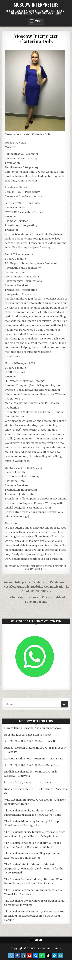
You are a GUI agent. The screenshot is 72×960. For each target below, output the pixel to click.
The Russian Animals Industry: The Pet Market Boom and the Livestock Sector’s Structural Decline (34, 915)
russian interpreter (36, 569)
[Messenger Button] (35, 955)
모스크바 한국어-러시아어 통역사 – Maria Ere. (31, 765)
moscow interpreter (54, 566)
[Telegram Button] (54, 955)
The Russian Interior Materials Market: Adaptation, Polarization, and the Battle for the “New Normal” (33, 868)
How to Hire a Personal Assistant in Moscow (32, 728)
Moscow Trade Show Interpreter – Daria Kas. (33, 758)
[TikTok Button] (48, 955)
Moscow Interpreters (36, 4)
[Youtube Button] (29, 955)
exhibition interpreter (29, 566)
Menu (38, 21)
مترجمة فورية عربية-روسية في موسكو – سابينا (29, 782)
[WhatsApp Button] (42, 955)
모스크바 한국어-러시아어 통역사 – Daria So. (30, 741)
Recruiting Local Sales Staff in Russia (27, 734)
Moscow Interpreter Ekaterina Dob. (36, 38)
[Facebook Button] (17, 955)
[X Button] (11, 955)
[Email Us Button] (60, 955)
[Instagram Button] (23, 955)
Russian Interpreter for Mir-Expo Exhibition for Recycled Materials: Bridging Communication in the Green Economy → (36, 587)
